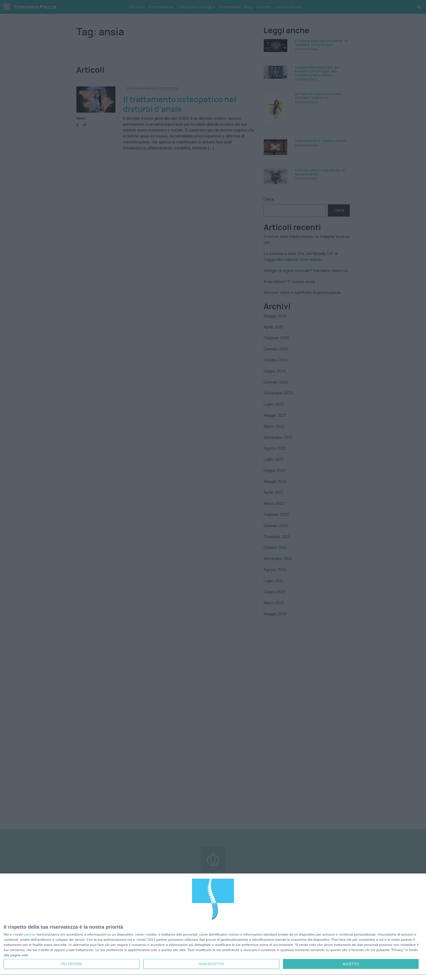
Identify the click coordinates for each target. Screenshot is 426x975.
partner (30, 934)
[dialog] (213, 924)
